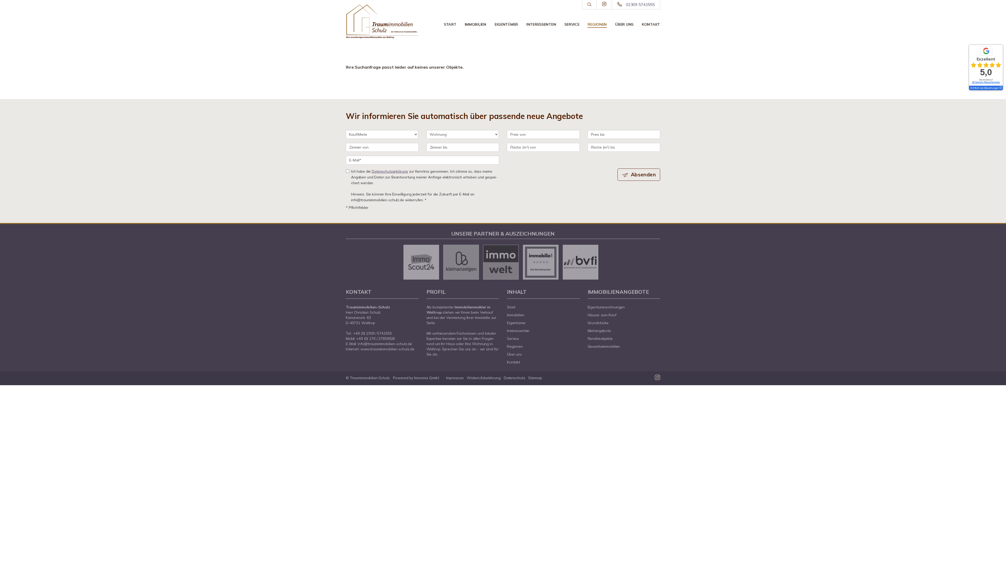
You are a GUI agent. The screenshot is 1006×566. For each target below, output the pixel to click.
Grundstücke (598, 322)
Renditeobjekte (600, 338)
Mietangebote (599, 330)
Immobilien (475, 24)
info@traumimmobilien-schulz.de (385, 343)
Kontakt (651, 24)
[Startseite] (382, 21)
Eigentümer (506, 24)
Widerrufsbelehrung (484, 377)
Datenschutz (514, 377)
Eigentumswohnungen (606, 307)
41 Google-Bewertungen (986, 82)
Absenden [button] (643, 174)
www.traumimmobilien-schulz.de (387, 349)
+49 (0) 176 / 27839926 (375, 338)
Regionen (597, 24)
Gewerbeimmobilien (604, 346)
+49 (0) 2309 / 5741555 (372, 333)
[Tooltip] (1000, 88)
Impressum (455, 377)
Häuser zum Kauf (602, 315)
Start (450, 24)
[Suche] (589, 4)
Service (571, 24)
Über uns (624, 24)
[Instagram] (604, 4)
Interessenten (541, 24)
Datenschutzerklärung (390, 171)
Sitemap (535, 377)
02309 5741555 (640, 4)
